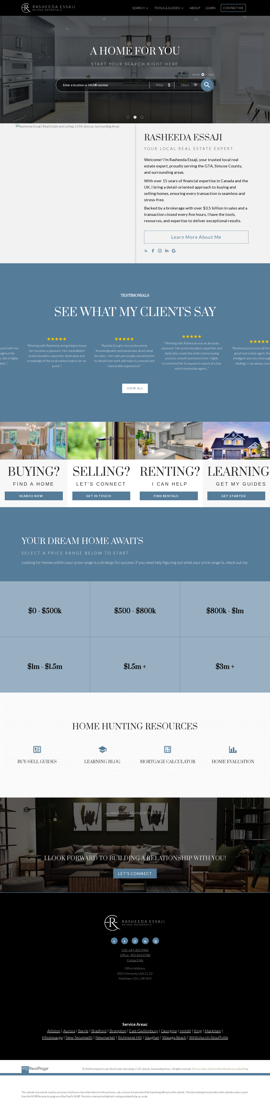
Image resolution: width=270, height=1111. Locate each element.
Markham (213, 1030)
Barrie (83, 1030)
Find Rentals (166, 496)
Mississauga (52, 1037)
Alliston (53, 1030)
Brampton (118, 1030)
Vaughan (152, 1037)
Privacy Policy (200, 1068)
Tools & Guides (167, 8)
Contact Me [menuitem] (233, 8)
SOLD (211, 74)
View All (135, 388)
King (198, 1030)
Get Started (233, 496)
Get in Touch (98, 496)
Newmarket (105, 1037)
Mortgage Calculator (39, 568)
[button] (196, 237)
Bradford (99, 1030)
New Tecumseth (79, 1037)
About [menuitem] (195, 8)
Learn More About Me (196, 237)
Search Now (31, 496)
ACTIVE (196, 74)
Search (138, 8)
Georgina (169, 1030)
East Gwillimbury (143, 1030)
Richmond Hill (130, 1037)
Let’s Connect (135, 873)
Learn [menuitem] (210, 8)
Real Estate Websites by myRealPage (229, 1068)
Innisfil (185, 1030)
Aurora (69, 1030)
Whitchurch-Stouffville (208, 1037)
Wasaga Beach (174, 1037)
